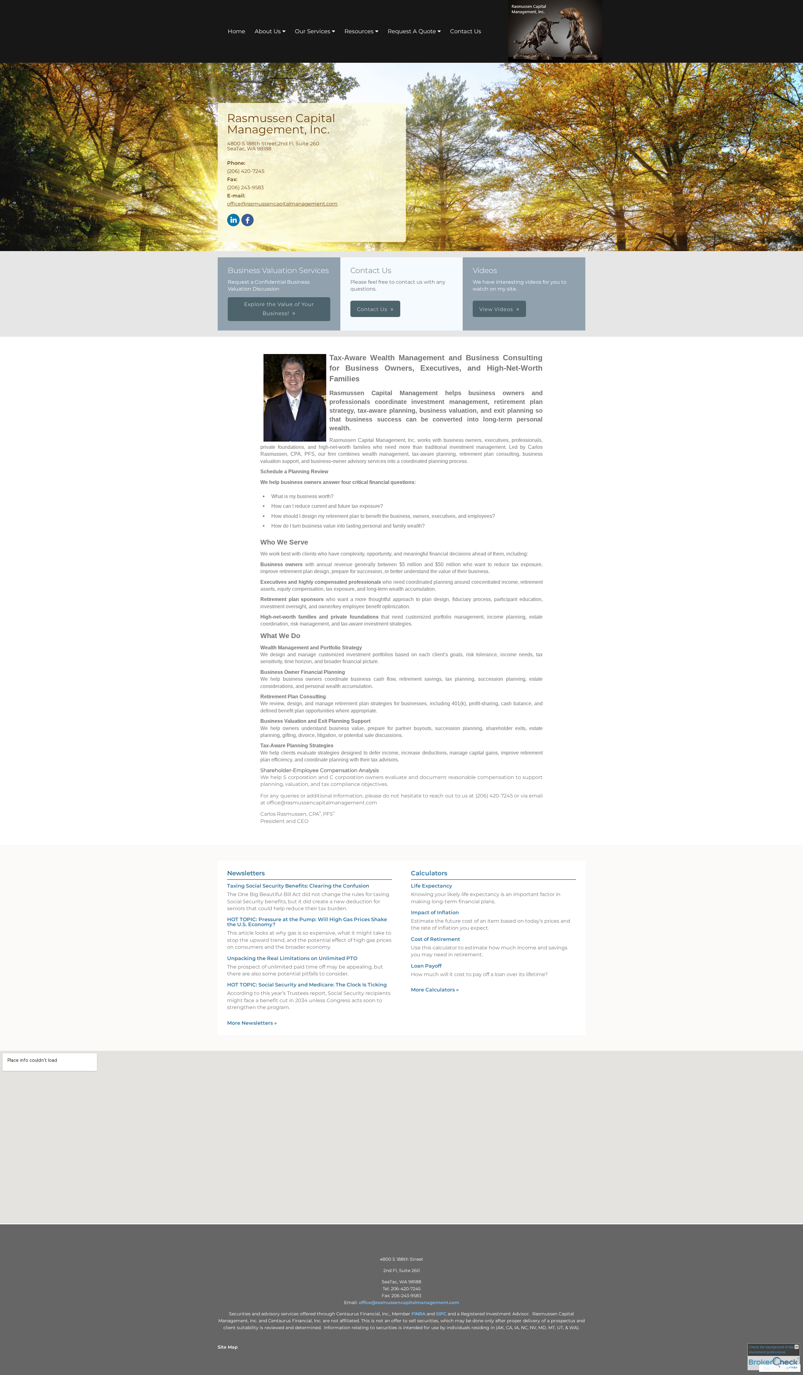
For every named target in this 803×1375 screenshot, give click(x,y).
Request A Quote (412, 31)
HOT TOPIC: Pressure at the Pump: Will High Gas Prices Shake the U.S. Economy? (307, 921)
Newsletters (246, 873)
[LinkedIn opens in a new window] (233, 220)
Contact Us (465, 31)
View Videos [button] (496, 309)
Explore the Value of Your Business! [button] (279, 308)
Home (236, 31)
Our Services (312, 31)
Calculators (429, 873)
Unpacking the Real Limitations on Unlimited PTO (292, 958)
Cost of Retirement (435, 939)
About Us (268, 31)
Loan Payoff (426, 966)
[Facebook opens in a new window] (247, 220)
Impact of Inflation (435, 913)
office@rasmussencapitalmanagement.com (282, 204)
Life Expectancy (431, 886)
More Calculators (435, 990)
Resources (359, 31)
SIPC (441, 1314)
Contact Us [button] (372, 309)
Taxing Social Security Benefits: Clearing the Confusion (298, 886)
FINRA (418, 1314)
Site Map (228, 1347)
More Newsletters (252, 1023)
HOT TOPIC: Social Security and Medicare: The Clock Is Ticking (307, 985)
